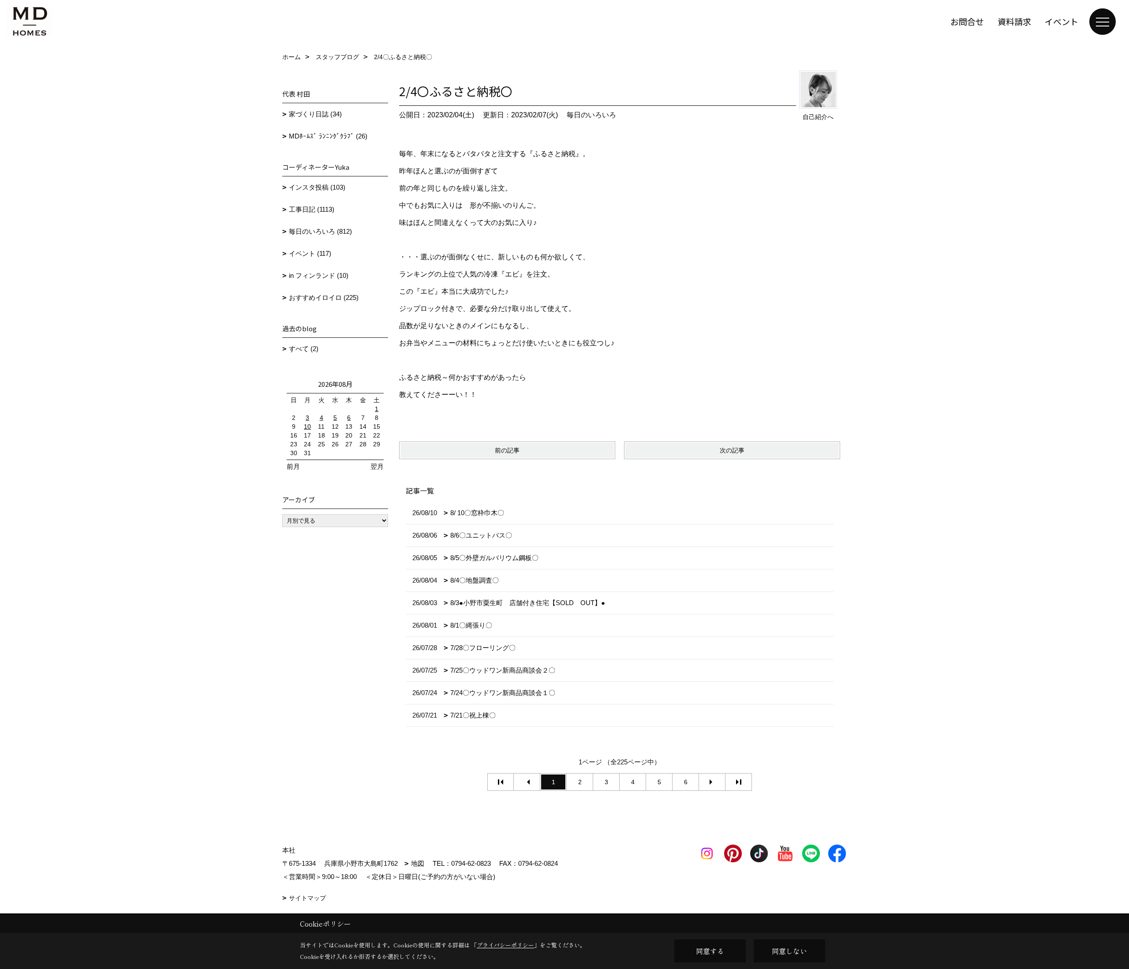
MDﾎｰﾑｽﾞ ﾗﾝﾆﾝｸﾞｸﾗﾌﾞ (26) (328, 136)
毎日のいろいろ (591, 115)
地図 (417, 863)
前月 (293, 466)
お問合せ (967, 21)
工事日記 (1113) (311, 209)
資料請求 (1014, 21)
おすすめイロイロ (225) (324, 297)
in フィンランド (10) (318, 275)
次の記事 (732, 450)
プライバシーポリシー (505, 945)
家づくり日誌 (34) (315, 114)
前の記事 (507, 450)
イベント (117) (310, 253)
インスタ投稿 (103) (317, 187)
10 (307, 426)
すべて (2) (303, 348)
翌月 (377, 466)
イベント (1061, 21)
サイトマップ (307, 898)
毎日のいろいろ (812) (320, 231)
